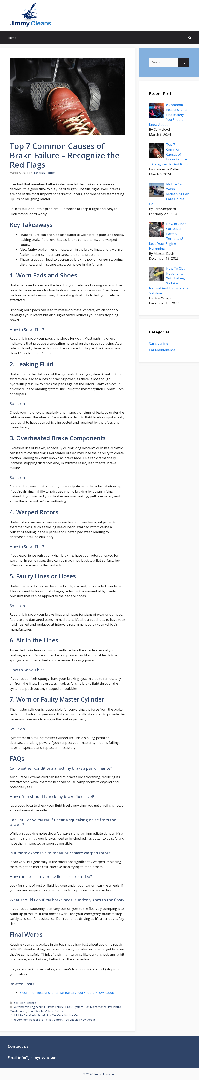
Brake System (74, 1007)
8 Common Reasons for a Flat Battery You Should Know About (54, 1019)
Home (12, 37)
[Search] (183, 62)
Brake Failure (55, 1007)
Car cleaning (158, 343)
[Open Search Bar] (189, 37)
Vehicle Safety (54, 1011)
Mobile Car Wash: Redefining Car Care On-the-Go (46, 1015)
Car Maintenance (25, 1003)
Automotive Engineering (29, 1007)
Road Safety (36, 1011)
